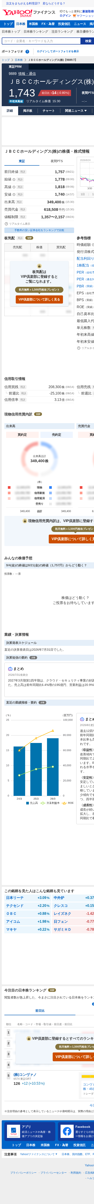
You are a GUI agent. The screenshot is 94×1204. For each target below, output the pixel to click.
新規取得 (88, 11)
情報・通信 (27, 74)
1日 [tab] (83, 194)
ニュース (80, 24)
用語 (22, 171)
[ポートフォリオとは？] (27, 51)
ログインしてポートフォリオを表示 (58, 51)
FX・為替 (48, 24)
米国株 (33, 24)
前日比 (40, 1010)
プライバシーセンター (53, 1172)
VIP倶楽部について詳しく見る (39, 299)
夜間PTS (57, 161)
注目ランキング (62, 31)
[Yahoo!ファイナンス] (29, 11)
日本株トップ (11, 31)
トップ (8, 24)
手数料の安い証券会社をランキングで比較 (39, 230)
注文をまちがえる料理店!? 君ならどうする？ (35, 3)
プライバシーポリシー (23, 1172)
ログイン (65, 15)
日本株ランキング (36, 31)
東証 (22, 161)
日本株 (20, 24)
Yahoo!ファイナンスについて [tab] (37, 1154)
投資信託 (64, 24)
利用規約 (76, 1172)
